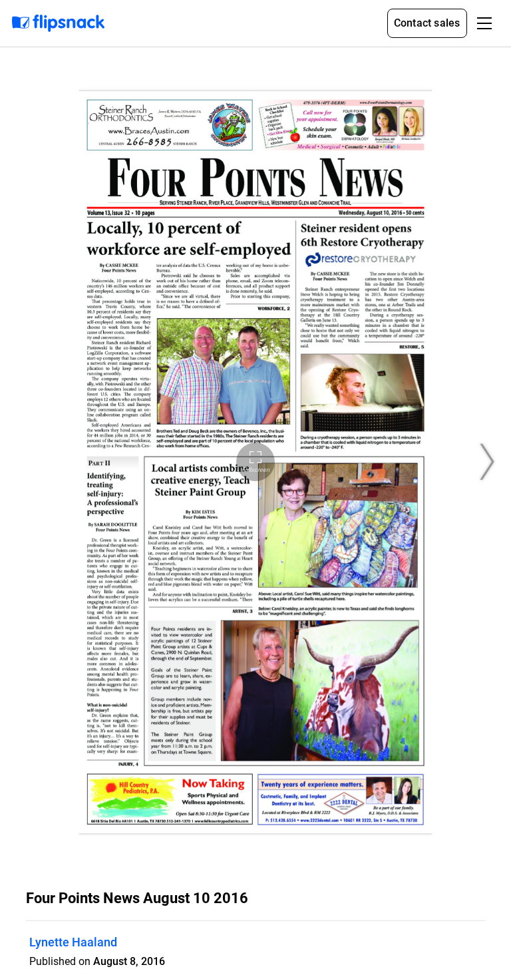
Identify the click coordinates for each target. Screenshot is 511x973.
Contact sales (427, 23)
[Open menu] (484, 23)
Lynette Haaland (73, 942)
